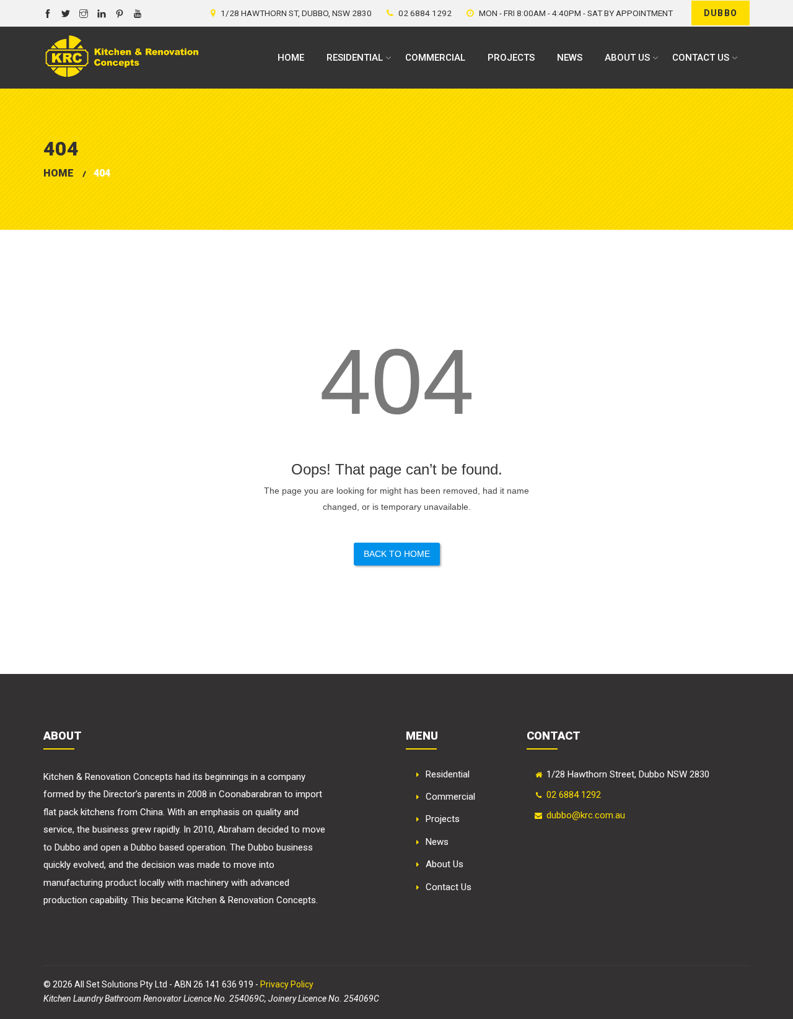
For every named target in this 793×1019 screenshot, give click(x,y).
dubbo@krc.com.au (585, 815)
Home (291, 57)
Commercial (435, 57)
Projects (511, 57)
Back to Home (397, 554)
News (569, 57)
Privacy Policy (286, 984)
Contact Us (700, 57)
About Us (627, 57)
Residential (354, 57)
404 (102, 173)
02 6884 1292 (573, 794)
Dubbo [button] (720, 13)
